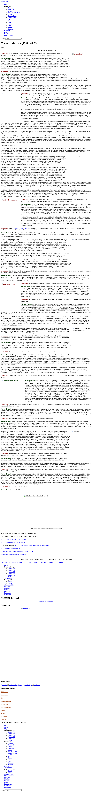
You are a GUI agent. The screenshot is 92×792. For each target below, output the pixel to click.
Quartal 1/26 (11, 573)
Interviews (7, 30)
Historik (10, 11)
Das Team (7, 586)
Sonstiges (10, 29)
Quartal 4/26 (11, 568)
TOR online (4, 692)
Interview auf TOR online (21, 228)
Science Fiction (12, 17)
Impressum (7, 593)
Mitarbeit (6, 588)
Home (6, 565)
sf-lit (2, 698)
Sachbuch (10, 27)
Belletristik (11, 9)
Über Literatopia (8, 35)
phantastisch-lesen (6, 707)
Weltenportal (4, 695)
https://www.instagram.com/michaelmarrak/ (13, 542)
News (5, 4)
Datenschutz (7, 594)
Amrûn (3, 713)
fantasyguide (4, 704)
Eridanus (3, 719)
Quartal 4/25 (11, 575)
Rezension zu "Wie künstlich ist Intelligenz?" (13, 554)
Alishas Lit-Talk (8, 585)
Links (6, 589)
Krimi (9, 21)
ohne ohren (4, 716)
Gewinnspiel (8, 591)
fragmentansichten (6, 701)
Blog (5, 32)
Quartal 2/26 (11, 572)
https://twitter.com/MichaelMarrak (10, 548)
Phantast (7, 34)
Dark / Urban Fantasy (14, 12)
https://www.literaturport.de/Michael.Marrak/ (13, 539)
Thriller (10, 19)
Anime (9, 25)
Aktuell (10, 581)
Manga (10, 24)
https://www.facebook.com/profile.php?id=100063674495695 (32, 545)
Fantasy (10, 14)
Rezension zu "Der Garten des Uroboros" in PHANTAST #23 (18, 551)
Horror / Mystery (12, 16)
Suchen (3, 38)
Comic (9, 22)
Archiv (10, 576)
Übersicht (10, 8)
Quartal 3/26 (11, 570)
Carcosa (3, 710)
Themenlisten (8, 578)
